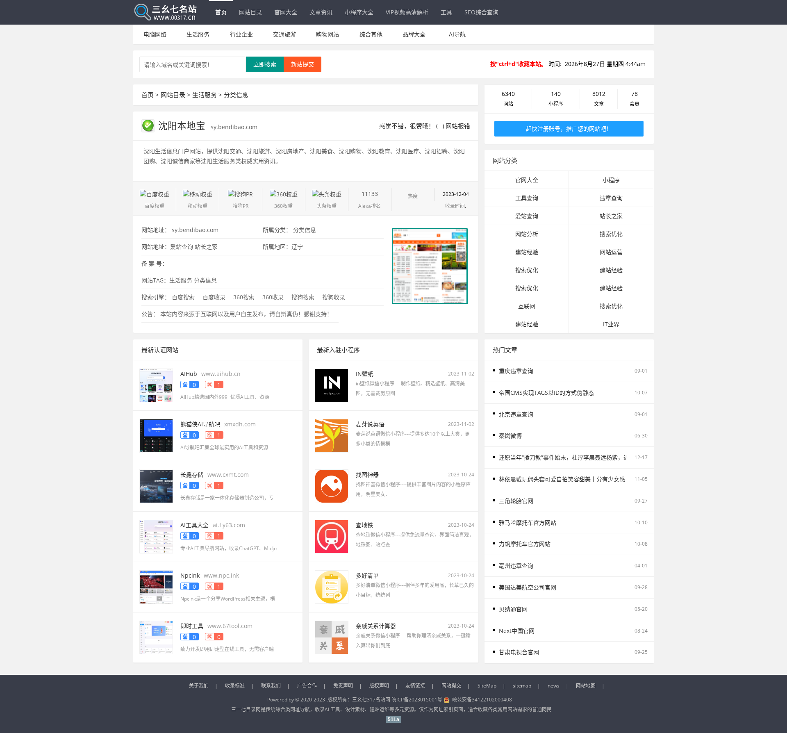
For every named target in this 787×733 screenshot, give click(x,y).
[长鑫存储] (156, 485)
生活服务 (198, 34)
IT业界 (611, 324)
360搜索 (244, 297)
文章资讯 (320, 12)
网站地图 (586, 685)
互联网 (526, 306)
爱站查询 (181, 246)
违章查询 (611, 198)
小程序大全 (359, 12)
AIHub (188, 374)
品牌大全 (414, 34)
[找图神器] (331, 485)
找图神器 (367, 474)
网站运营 (611, 252)
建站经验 (526, 252)
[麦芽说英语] (331, 435)
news (554, 685)
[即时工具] (156, 637)
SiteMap (487, 685)
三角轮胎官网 (516, 501)
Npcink (190, 575)
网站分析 (526, 234)
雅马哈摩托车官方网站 (527, 522)
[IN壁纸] (331, 385)
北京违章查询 (516, 414)
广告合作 (307, 685)
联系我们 (271, 685)
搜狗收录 (333, 297)
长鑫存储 (191, 474)
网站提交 (451, 685)
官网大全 (285, 12)
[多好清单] (331, 586)
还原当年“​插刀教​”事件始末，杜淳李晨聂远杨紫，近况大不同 (575, 457)
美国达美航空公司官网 (527, 587)
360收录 (273, 297)
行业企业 (241, 34)
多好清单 (367, 575)
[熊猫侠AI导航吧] (156, 435)
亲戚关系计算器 (376, 626)
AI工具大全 (194, 525)
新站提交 (302, 64)
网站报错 (458, 126)
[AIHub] (156, 385)
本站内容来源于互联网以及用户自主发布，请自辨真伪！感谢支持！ (246, 314)
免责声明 (343, 685)
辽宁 (297, 246)
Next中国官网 (517, 631)
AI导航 (457, 34)
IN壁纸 (364, 374)
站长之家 (206, 246)
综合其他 (370, 34)
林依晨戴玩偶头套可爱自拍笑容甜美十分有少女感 (562, 479)
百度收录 (213, 297)
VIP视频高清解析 (407, 12)
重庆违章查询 (516, 371)
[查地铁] (331, 536)
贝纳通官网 (513, 609)
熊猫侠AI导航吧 (200, 424)
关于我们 (199, 685)
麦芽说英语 (370, 424)
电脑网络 (154, 34)
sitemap (522, 685)
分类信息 (236, 95)
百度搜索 (183, 297)
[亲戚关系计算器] (331, 637)
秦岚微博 (510, 435)
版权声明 (379, 685)
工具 (446, 12)
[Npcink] (156, 586)
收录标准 (235, 685)
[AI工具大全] (156, 536)
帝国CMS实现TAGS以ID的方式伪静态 (546, 392)
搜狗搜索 (302, 297)
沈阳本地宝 (183, 125)
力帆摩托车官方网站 (524, 544)
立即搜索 (264, 64)
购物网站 (327, 34)
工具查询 (526, 198)
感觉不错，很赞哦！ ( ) (411, 126)
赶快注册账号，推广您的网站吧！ (569, 128)
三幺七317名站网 (371, 699)
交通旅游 (284, 34)
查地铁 (364, 525)
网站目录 (250, 12)
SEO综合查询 (481, 12)
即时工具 (191, 626)
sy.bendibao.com (234, 127)
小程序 (611, 180)
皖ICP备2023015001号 (416, 699)
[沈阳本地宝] (429, 265)
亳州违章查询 (516, 565)
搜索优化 (611, 234)
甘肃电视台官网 (519, 652)
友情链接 (415, 685)
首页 (221, 12)
